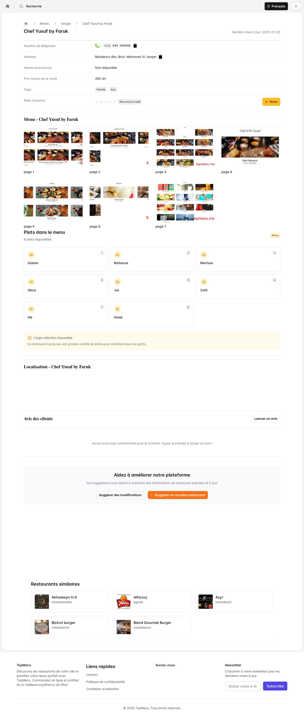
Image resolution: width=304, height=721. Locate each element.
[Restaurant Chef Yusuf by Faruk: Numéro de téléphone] (98, 45)
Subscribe (275, 686)
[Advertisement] (152, 539)
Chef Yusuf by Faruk (97, 23)
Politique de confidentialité (105, 682)
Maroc (44, 23)
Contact (92, 674)
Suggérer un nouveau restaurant (180, 495)
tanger (66, 23)
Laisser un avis (266, 418)
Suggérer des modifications (120, 495)
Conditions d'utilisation (102, 689)
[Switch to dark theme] (296, 6)
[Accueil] (26, 23)
